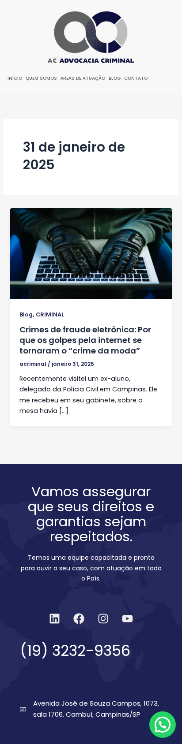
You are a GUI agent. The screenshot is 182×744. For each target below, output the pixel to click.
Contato (136, 78)
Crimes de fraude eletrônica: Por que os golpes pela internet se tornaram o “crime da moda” (85, 340)
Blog (115, 78)
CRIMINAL (50, 314)
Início (15, 78)
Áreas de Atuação (83, 78)
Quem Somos (41, 78)
